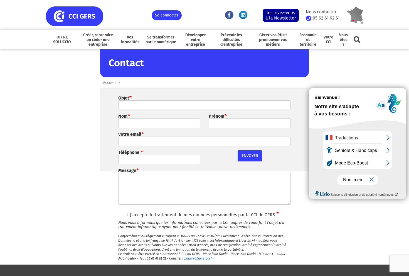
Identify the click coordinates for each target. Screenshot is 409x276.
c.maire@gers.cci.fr (198, 258)
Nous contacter (321, 12)
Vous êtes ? (343, 40)
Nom (122, 116)
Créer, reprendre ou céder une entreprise (98, 40)
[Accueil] (99, 16)
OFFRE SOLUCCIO (62, 39)
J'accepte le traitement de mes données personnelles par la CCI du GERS (203, 214)
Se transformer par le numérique (161, 39)
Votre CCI (328, 39)
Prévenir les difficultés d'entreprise (231, 40)
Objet (123, 98)
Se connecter (166, 15)
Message (127, 170)
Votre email (129, 134)
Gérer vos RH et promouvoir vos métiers (273, 40)
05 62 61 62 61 (326, 18)
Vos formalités (130, 39)
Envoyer (250, 155)
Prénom (216, 116)
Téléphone (129, 152)
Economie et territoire (308, 40)
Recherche (357, 39)
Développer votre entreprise (195, 40)
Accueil (109, 82)
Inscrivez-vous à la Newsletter (280, 15)
